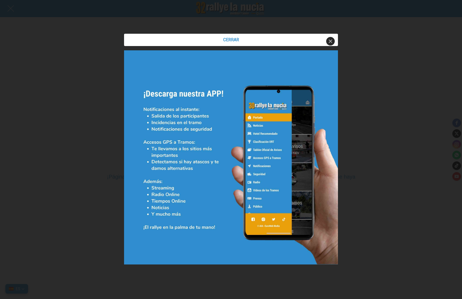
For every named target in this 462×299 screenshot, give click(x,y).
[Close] (330, 41)
